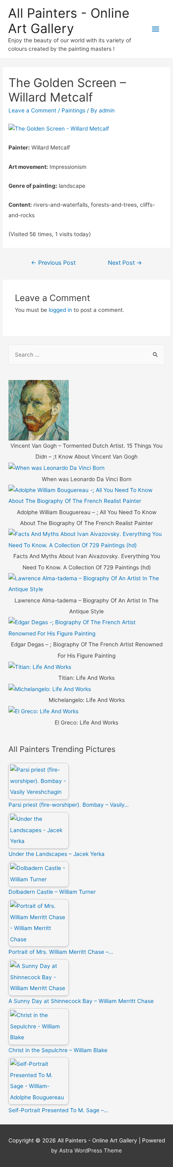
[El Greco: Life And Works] (43, 711)
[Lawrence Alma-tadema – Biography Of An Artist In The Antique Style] (86, 583)
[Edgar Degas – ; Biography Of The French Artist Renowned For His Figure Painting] (86, 628)
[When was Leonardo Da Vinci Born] (56, 468)
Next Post (125, 262)
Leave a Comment (32, 110)
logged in (60, 310)
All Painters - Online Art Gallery (69, 20)
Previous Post (53, 262)
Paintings (73, 110)
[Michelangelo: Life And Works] (49, 688)
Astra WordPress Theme (90, 1150)
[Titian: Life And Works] (39, 666)
